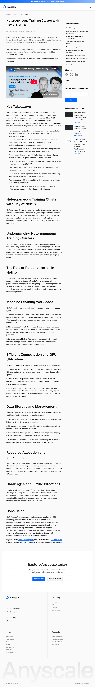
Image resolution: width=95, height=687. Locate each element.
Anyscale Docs (11, 652)
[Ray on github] (11, 621)
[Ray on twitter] (7, 621)
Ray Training (10, 647)
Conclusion (69, 65)
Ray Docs (9, 650)
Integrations (55, 644)
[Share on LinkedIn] (76, 74)
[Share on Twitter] (71, 74)
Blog (15, 14)
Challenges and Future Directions (76, 61)
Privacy (77, 683)
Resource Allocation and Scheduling (77, 58)
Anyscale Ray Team (15, 32)
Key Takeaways (71, 28)
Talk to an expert (55, 579)
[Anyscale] (12, 597)
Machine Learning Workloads (75, 47)
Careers (54, 607)
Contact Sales (56, 610)
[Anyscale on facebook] (11, 612)
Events (8, 644)
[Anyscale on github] (17, 612)
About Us (55, 602)
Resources (9, 636)
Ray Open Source (57, 642)
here (18, 42)
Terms (81, 683)
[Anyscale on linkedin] (7, 612)
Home (8, 14)
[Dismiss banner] (93, 1)
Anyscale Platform (57, 636)
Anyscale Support (57, 639)
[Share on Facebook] (66, 74)
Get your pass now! (58, 1)
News (53, 605)
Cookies (86, 683)
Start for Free (39, 579)
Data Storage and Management (75, 55)
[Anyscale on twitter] (14, 612)
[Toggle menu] (90, 7)
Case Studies (10, 639)
